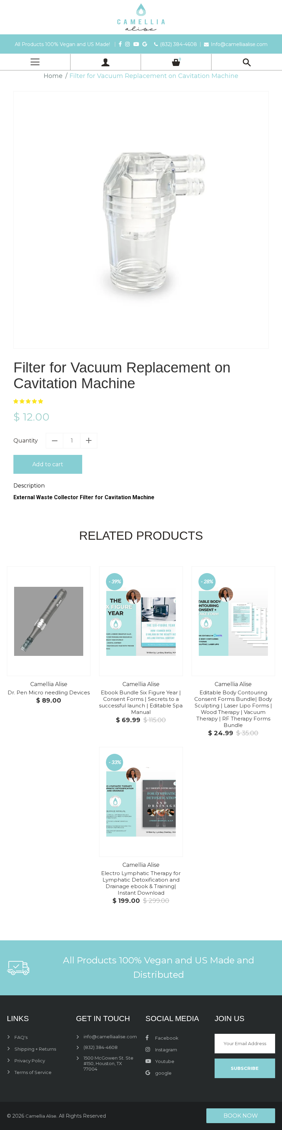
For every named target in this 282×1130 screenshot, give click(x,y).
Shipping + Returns (35, 1049)
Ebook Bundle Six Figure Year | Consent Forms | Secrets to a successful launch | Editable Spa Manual (141, 702)
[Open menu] (35, 62)
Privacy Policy (29, 1060)
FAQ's (21, 1037)
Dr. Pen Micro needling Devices (49, 692)
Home (53, 76)
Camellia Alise (48, 684)
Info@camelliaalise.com (239, 44)
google (163, 1073)
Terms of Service (33, 1072)
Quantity (25, 440)
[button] (28, 401)
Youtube (164, 1061)
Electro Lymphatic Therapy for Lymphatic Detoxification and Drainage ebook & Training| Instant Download (141, 883)
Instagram (165, 1049)
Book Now (241, 1115)
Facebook (166, 1038)
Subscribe (245, 1068)
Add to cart (47, 464)
